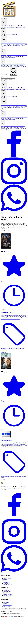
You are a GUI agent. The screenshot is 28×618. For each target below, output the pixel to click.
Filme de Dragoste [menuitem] (5, 55)
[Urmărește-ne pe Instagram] (14, 183)
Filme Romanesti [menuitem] (13, 55)
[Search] (14, 213)
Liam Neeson (6, 596)
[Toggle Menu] (2, 76)
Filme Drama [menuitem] (18, 56)
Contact (7, 74)
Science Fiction (6, 583)
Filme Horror (6, 582)
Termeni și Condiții (7, 605)
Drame (5, 581)
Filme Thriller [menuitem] (7, 56)
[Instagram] (14, 544)
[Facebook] (14, 517)
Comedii (5, 579)
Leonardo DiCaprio (7, 595)
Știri (1, 110)
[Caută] (14, 78)
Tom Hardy (6, 590)
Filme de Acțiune (7, 578)
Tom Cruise (6, 593)
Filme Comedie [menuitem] (20, 55)
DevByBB (10, 616)
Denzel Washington (7, 594)
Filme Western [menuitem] (11, 57)
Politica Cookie (6, 606)
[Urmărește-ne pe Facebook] (14, 156)
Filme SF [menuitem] (13, 56)
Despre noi (3, 74)
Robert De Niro (7, 591)
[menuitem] (2, 25)
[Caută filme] (1, 76)
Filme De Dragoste (7, 584)
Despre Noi (6, 602)
